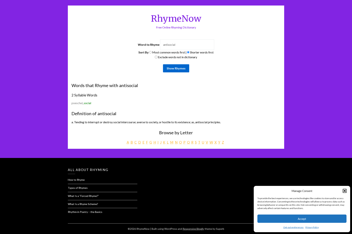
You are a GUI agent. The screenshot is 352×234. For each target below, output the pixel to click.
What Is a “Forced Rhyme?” (83, 195)
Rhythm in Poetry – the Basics (85, 211)
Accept (302, 218)
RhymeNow (176, 18)
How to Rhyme (76, 179)
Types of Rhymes (78, 187)
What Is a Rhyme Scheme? (83, 204)
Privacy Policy (312, 227)
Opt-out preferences (293, 227)
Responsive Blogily (193, 228)
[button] (344, 191)
